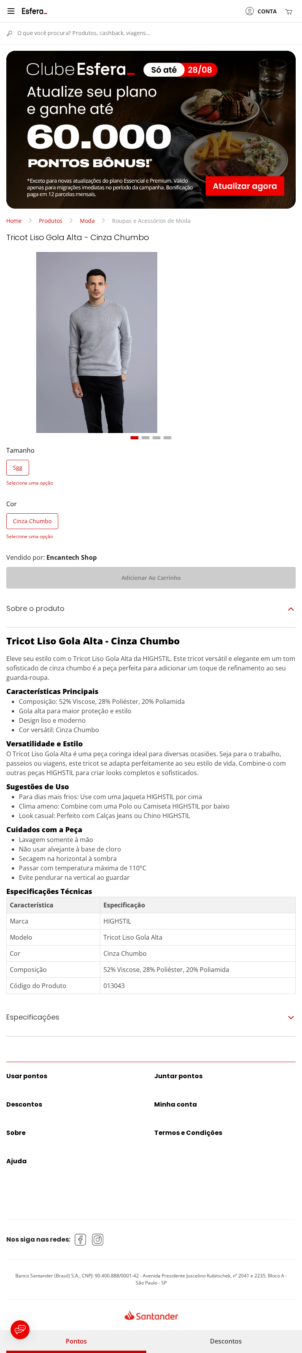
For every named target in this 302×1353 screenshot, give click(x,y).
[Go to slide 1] (134, 437)
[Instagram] (98, 1240)
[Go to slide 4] (167, 437)
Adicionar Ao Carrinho (151, 577)
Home (14, 220)
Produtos (51, 220)
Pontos (76, 1341)
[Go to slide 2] (145, 437)
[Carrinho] (290, 11)
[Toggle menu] (11, 11)
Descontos (226, 1341)
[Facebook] (81, 1240)
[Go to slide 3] (156, 437)
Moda (87, 220)
